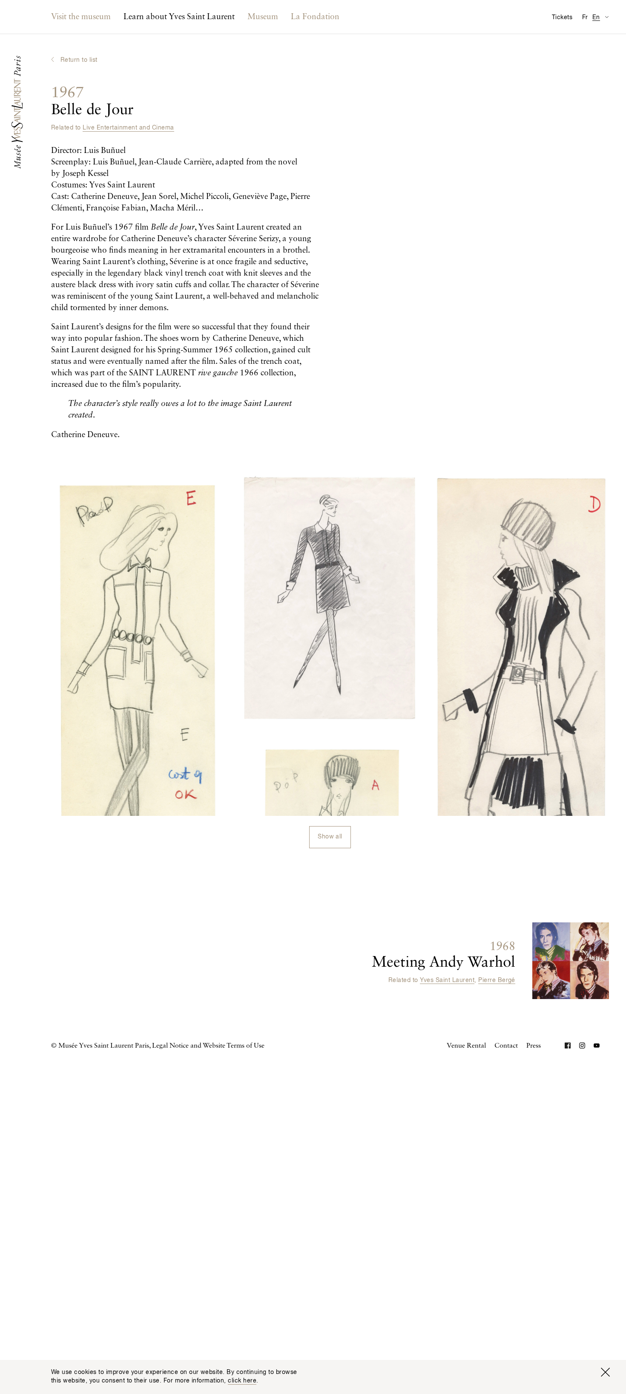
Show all (330, 837)
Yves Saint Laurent (447, 980)
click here (242, 1381)
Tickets (562, 17)
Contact (506, 1046)
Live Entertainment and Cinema (128, 128)
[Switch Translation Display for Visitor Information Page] (606, 16)
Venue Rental (466, 1046)
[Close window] (605, 1372)
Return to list (79, 60)
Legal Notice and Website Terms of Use (208, 1046)
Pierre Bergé (496, 980)
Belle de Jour (92, 102)
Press (533, 1046)
